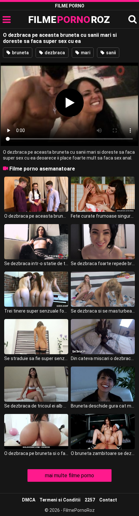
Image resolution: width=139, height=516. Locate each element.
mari (85, 52)
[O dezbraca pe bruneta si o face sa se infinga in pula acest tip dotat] (36, 431)
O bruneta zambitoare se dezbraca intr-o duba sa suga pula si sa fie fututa (103, 453)
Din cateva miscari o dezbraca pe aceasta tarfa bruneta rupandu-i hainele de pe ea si (103, 358)
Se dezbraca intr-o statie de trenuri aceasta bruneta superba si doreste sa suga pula (36, 263)
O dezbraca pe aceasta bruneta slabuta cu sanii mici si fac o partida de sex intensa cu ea (36, 216)
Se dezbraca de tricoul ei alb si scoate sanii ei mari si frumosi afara (36, 405)
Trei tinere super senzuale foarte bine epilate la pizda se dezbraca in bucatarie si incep (36, 311)
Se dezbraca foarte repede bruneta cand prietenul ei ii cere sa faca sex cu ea (103, 263)
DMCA (28, 499)
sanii (110, 52)
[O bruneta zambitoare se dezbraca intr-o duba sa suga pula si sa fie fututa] (103, 431)
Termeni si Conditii (59, 499)
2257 (90, 499)
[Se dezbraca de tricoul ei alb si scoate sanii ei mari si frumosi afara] (36, 384)
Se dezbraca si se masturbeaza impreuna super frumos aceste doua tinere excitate (103, 311)
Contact (108, 499)
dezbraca (54, 52)
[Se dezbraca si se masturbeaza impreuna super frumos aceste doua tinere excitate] (103, 289)
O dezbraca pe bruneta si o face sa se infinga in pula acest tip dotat (36, 453)
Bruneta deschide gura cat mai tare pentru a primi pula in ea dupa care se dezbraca (103, 405)
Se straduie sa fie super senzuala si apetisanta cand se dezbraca (36, 358)
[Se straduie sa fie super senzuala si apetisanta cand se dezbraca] (36, 336)
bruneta (20, 52)
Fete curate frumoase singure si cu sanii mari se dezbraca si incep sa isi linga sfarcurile (103, 216)
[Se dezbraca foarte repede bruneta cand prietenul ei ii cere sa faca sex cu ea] (103, 241)
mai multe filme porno (69, 475)
